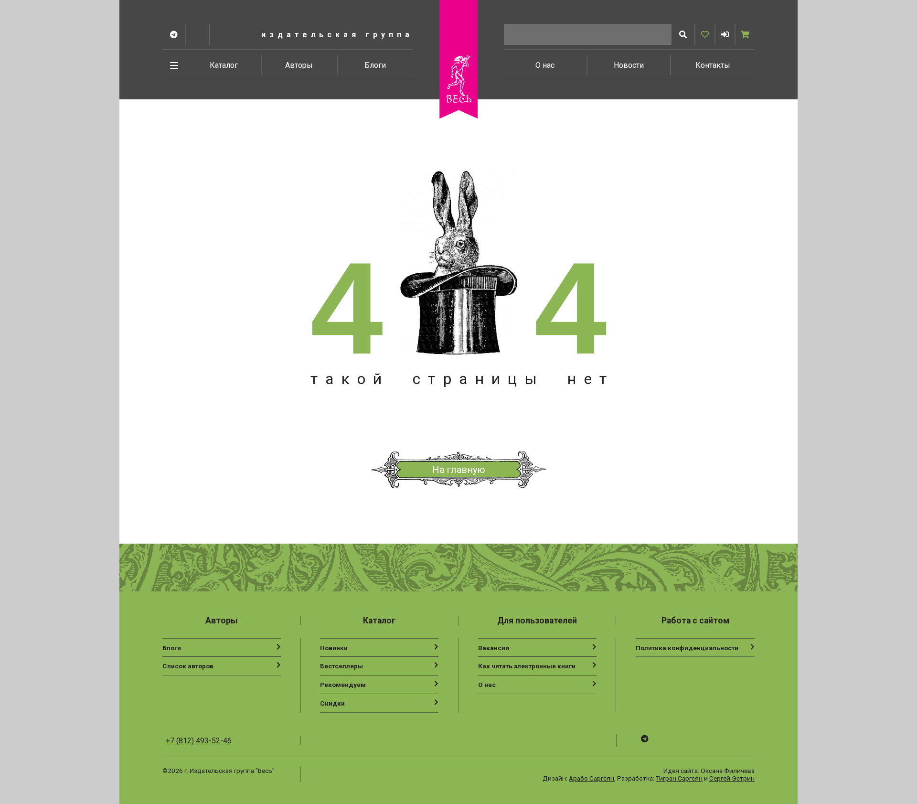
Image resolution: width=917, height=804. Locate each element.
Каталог (224, 65)
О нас (544, 65)
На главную (458, 469)
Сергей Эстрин (732, 778)
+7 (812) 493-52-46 (199, 740)
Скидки (332, 703)
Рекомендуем (343, 684)
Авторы (299, 65)
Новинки (334, 648)
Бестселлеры (341, 666)
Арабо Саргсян (591, 778)
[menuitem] (224, 65)
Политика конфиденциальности (687, 648)
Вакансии (493, 648)
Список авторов (187, 666)
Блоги (375, 65)
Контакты (712, 65)
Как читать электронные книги (527, 666)
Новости (629, 65)
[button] (725, 34)
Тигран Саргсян (679, 778)
